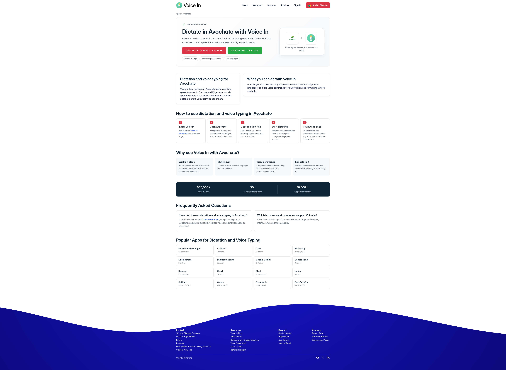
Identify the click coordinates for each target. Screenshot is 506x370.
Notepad (257, 5)
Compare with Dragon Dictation (244, 340)
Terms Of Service (320, 336)
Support (271, 5)
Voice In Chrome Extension (188, 333)
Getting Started (285, 333)
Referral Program (238, 350)
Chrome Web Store (210, 219)
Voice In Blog (236, 333)
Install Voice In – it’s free (204, 50)
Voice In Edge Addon (185, 336)
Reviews (180, 343)
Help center (283, 336)
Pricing (285, 5)
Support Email (284, 343)
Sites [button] (245, 5)
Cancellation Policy (320, 340)
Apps (178, 14)
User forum (283, 340)
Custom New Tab (184, 350)
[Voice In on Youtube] (317, 357)
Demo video (236, 346)
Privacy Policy (318, 333)
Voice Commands (238, 343)
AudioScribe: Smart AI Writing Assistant (193, 346)
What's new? (236, 336)
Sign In (297, 5)
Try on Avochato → (245, 50)
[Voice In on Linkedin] (328, 357)
